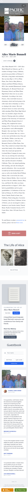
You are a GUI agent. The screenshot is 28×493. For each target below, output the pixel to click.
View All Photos (14, 270)
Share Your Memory (10, 337)
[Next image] (25, 379)
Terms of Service (18, 486)
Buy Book (16, 313)
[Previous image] (3, 379)
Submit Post (14, 363)
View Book (7, 313)
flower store (19, 222)
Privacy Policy (10, 486)
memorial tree (21, 220)
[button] (14, 379)
